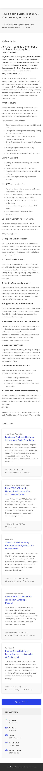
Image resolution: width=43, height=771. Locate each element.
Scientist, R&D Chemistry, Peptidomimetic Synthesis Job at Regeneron (19, 545)
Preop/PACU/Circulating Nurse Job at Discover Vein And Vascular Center (17, 491)
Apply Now (20, 702)
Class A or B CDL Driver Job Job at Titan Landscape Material (18, 599)
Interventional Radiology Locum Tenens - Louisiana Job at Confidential (19, 654)
